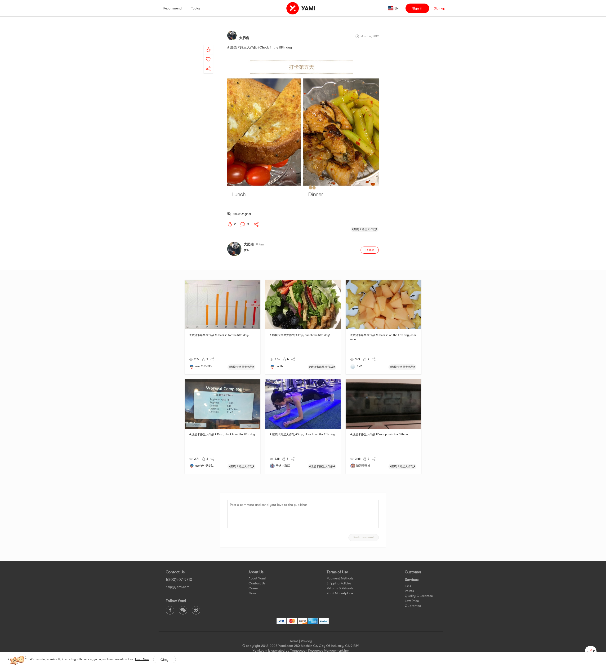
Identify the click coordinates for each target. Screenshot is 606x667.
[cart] (591, 652)
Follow (369, 250)
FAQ (408, 586)
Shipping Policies (339, 583)
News (252, 593)
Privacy (306, 641)
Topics (195, 8)
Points (409, 591)
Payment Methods (340, 578)
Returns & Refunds (340, 588)
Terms (294, 641)
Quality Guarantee (419, 596)
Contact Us (257, 583)
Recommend (172, 8)
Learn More (142, 659)
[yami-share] (212, 359)
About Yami (257, 578)
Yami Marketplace (340, 593)
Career (254, 588)
